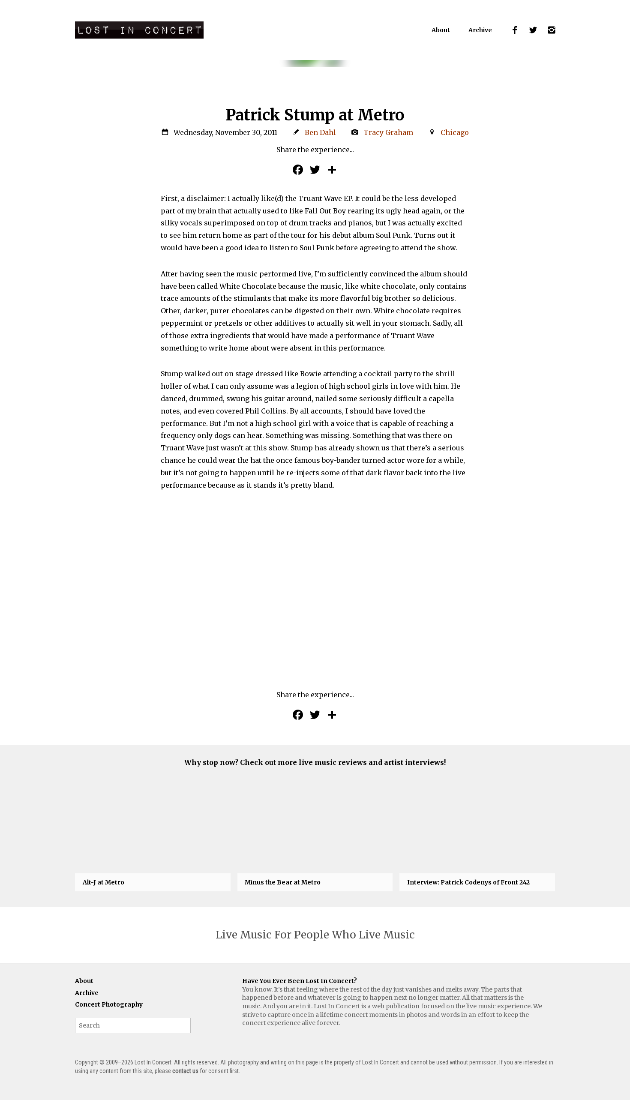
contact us (185, 1070)
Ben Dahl (320, 132)
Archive (480, 30)
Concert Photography (109, 1004)
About (441, 30)
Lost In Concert (139, 30)
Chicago (455, 132)
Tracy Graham (388, 132)
